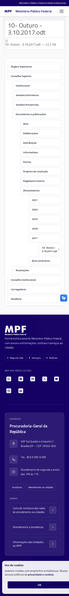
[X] (45, 379)
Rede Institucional (57, 3)
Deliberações (30, 133)
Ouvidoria (16, 299)
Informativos (30, 152)
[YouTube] (57, 379)
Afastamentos (31, 190)
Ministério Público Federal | (33, 3)
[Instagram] (9, 391)
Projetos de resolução (35, 171)
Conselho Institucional (23, 280)
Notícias (53, 358)
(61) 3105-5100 (36, 457)
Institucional (23, 85)
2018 (35, 228)
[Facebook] (21, 379)
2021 (35, 200)
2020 (35, 209)
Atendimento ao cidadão (40, 487)
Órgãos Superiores (21, 66)
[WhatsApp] (9, 379)
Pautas (27, 162)
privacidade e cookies (41, 574)
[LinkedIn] (21, 391)
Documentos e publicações (31, 114)
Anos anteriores (41, 261)
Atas (25, 124)
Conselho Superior (21, 76)
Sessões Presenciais (27, 104)
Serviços (36, 358)
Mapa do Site (16, 358)
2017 (35, 238)
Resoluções (22, 270)
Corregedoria (18, 289)
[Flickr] (33, 379)
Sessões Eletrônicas (27, 95)
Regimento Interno (34, 181)
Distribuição (30, 143)
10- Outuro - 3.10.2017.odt (23, 44)
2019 (35, 219)
